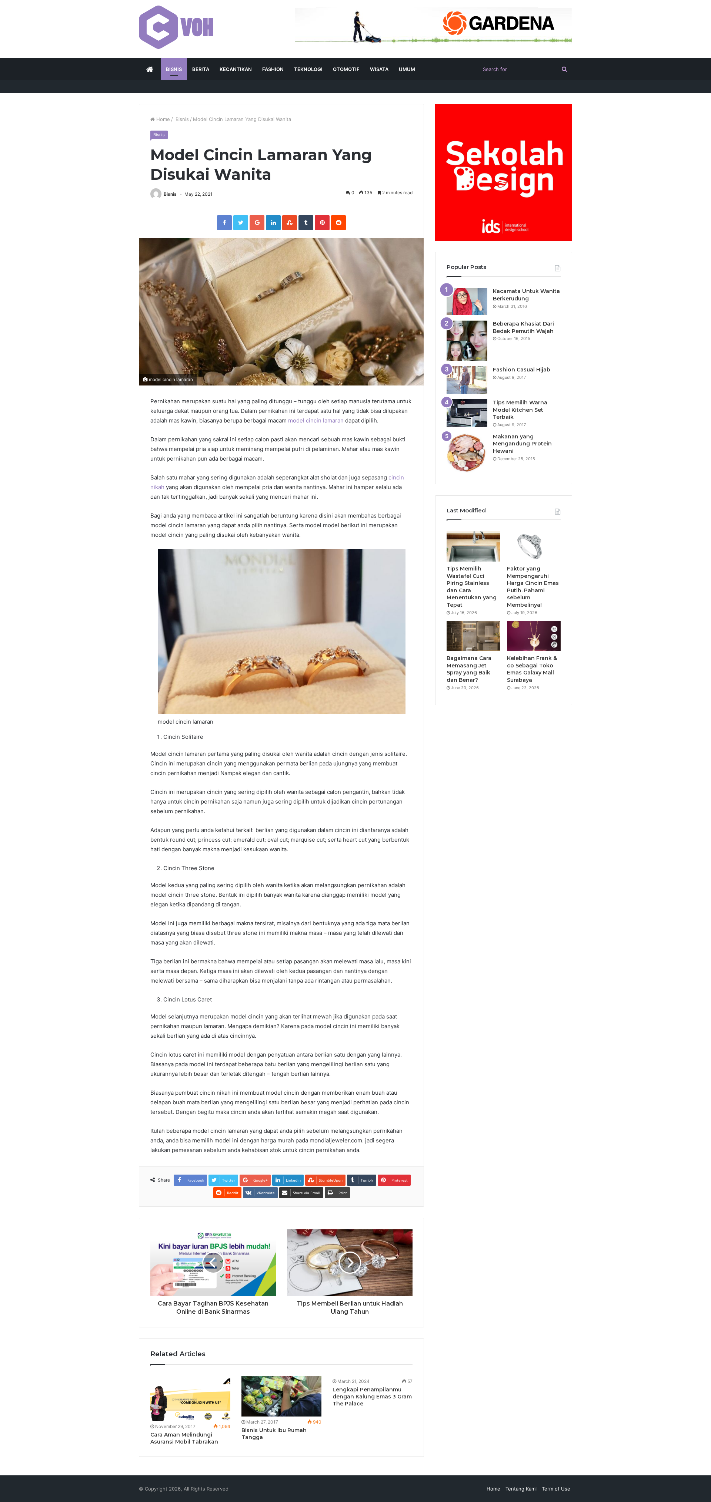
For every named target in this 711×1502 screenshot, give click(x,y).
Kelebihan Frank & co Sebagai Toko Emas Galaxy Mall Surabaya (532, 669)
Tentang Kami (521, 1489)
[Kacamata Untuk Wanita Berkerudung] (467, 301)
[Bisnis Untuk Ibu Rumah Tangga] (281, 1396)
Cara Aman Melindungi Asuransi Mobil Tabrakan (184, 1438)
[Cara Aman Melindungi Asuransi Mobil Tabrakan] (190, 1398)
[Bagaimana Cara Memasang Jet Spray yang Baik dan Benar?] (473, 636)
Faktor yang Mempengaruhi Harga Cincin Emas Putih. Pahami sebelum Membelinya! (533, 586)
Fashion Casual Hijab (521, 369)
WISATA (379, 69)
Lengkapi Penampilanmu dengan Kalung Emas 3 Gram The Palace (372, 1396)
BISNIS (174, 69)
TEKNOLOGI (308, 69)
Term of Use (556, 1489)
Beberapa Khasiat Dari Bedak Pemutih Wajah (523, 327)
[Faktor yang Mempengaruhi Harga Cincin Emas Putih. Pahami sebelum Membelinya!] (534, 546)
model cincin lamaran (316, 420)
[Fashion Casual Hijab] (467, 380)
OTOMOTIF (346, 69)
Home (162, 119)
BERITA (200, 69)
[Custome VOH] (176, 27)
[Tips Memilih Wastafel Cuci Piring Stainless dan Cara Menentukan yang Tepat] (473, 546)
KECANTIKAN (236, 69)
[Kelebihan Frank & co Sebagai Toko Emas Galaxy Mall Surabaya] (534, 636)
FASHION (273, 69)
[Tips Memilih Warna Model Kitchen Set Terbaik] (467, 413)
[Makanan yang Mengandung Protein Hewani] (467, 453)
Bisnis (181, 119)
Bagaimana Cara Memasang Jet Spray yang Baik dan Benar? (469, 669)
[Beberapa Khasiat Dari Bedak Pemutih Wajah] (467, 340)
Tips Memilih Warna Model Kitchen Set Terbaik (520, 409)
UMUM (407, 69)
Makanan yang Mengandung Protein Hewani (522, 443)
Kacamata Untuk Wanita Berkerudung (526, 295)
